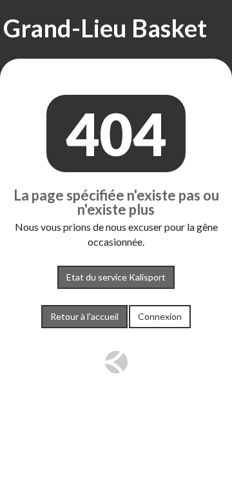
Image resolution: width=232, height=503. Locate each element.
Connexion (160, 316)
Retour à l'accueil (84, 316)
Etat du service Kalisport (116, 276)
